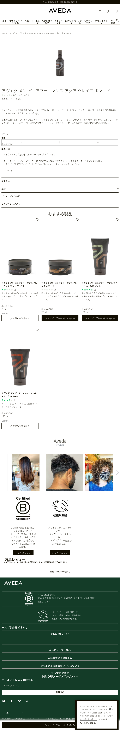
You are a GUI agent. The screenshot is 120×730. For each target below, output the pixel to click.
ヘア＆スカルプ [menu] (47, 22)
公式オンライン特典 (15, 22)
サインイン (108, 12)
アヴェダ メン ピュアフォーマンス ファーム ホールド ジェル (99, 284)
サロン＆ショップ (100, 11)
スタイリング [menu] (58, 22)
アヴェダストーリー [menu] (101, 22)
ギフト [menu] (4, 22)
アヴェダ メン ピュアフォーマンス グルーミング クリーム (19, 395)
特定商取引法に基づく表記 (58, 718)
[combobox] (14, 713)
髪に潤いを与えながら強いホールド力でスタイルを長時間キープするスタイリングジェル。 (100, 296)
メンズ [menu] (80, 22)
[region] (97, 715)
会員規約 (74, 718)
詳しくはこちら (23, 552)
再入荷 (38, 22)
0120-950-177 (60, 633)
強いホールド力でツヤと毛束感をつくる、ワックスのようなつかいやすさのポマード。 (59, 296)
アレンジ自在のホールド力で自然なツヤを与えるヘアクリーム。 (19, 405)
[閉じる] (110, 709)
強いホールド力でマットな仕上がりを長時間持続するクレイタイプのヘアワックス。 (19, 296)
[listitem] (20, 271)
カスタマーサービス (60, 649)
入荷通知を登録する (20, 318)
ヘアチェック (88, 22)
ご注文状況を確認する (60, 657)
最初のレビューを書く (11, 99)
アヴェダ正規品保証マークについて (60, 665)
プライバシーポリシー (35, 718)
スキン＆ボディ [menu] (70, 22)
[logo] (60, 10)
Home (4, 33)
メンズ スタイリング (17, 33)
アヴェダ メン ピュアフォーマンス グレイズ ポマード (59, 284)
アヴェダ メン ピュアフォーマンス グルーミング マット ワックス (19, 284)
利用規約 (21, 718)
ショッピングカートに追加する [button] (60, 725)
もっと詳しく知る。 (88, 723)
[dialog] (117, 20)
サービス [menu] (113, 22)
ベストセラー (29, 22)
